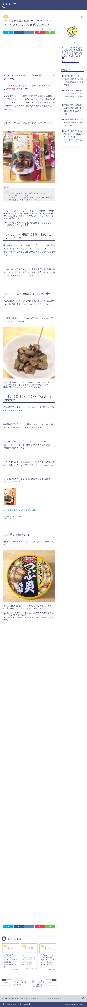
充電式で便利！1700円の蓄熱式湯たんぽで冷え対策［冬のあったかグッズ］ (73, 109)
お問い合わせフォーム (70, 62)
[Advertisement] (29, 54)
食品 (6, 16)
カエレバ (18, 516)
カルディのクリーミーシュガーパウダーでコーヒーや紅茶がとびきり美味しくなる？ (73, 95)
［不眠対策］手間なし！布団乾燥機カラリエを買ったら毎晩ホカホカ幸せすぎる (73, 80)
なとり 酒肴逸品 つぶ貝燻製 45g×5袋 (19, 510)
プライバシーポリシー (12, 1004)
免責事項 (25, 1004)
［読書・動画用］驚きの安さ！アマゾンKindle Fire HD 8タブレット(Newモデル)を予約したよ (73, 137)
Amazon (7, 518)
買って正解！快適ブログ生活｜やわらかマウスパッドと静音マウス (73, 122)
